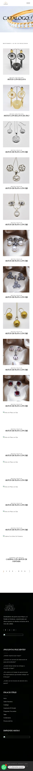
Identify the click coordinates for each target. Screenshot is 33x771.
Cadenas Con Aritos (16, 557)
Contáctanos (7, 718)
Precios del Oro (8, 721)
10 (24, 571)
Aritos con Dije (16, 150)
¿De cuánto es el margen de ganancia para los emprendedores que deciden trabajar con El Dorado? (16, 674)
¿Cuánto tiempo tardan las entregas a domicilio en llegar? (14, 667)
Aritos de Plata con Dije (16, 152)
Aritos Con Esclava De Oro (16, 116)
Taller (5, 714)
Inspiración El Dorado (10, 708)
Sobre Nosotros (8, 701)
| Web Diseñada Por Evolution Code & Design (16, 766)
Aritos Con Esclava (16, 80)
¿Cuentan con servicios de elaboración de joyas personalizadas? (15, 661)
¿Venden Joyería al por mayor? (12, 655)
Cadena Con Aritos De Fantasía (16, 561)
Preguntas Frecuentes (10, 711)
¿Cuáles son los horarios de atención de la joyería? (15, 682)
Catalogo (6, 705)
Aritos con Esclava (16, 77)
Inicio (5, 698)
